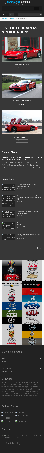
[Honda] (32, 298)
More (40, 248)
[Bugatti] (12, 277)
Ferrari (13, 18)
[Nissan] (32, 341)
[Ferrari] (32, 291)
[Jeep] (12, 313)
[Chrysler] (12, 284)
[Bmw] (12, 270)
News (4, 362)
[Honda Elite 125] (21, 416)
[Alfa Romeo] (12, 263)
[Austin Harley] (21, 413)
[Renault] (32, 334)
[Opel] (32, 327)
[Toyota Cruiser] (21, 421)
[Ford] (32, 306)
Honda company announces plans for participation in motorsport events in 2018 (29, 197)
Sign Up (11, 14)
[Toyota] (12, 341)
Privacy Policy (7, 371)
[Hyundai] (12, 306)
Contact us (5, 435)
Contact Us (6, 365)
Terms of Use (6, 368)
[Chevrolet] (32, 277)
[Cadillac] (32, 270)
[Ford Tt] (7, 421)
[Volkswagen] (12, 327)
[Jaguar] (32, 320)
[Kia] (32, 313)
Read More (21, 68)
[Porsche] (12, 334)
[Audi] (32, 263)
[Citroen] (12, 291)
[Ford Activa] (7, 413)
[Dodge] (32, 284)
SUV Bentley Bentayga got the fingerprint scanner (26, 185)
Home (5, 18)
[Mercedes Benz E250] (7, 417)
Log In (3, 14)
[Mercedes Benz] (12, 320)
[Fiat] (12, 298)
